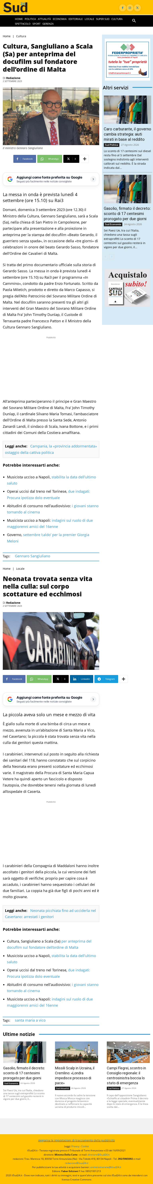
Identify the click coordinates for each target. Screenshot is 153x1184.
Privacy (75, 1146)
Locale (20, 569)
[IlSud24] (19, 7)
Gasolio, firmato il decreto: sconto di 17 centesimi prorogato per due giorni (127, 213)
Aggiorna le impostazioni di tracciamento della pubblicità (76, 1140)
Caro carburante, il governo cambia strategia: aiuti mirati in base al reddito (127, 134)
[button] (134, 21)
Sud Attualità (62, 1088)
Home (7, 36)
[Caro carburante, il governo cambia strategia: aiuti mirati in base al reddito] (127, 110)
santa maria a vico (30, 1020)
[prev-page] (105, 256)
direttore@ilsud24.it (99, 1154)
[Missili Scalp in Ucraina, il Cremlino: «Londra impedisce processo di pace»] (76, 1052)
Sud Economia (113, 224)
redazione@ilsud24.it (76, 1163)
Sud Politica (111, 145)
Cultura (21, 36)
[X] (137, 7)
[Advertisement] (51, 367)
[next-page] (111, 256)
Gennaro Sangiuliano (32, 556)
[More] (84, 159)
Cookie (85, 1146)
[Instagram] (130, 7)
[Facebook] (122, 7)
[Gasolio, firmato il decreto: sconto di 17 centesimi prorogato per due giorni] (127, 189)
